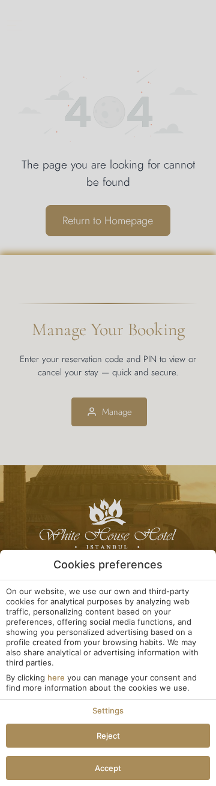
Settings (108, 710)
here (56, 677)
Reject (108, 735)
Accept (108, 768)
